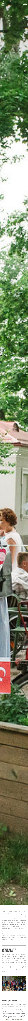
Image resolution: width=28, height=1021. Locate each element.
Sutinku (8, 1019)
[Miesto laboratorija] (3, 3)
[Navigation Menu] (25, 3)
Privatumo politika (17, 1019)
